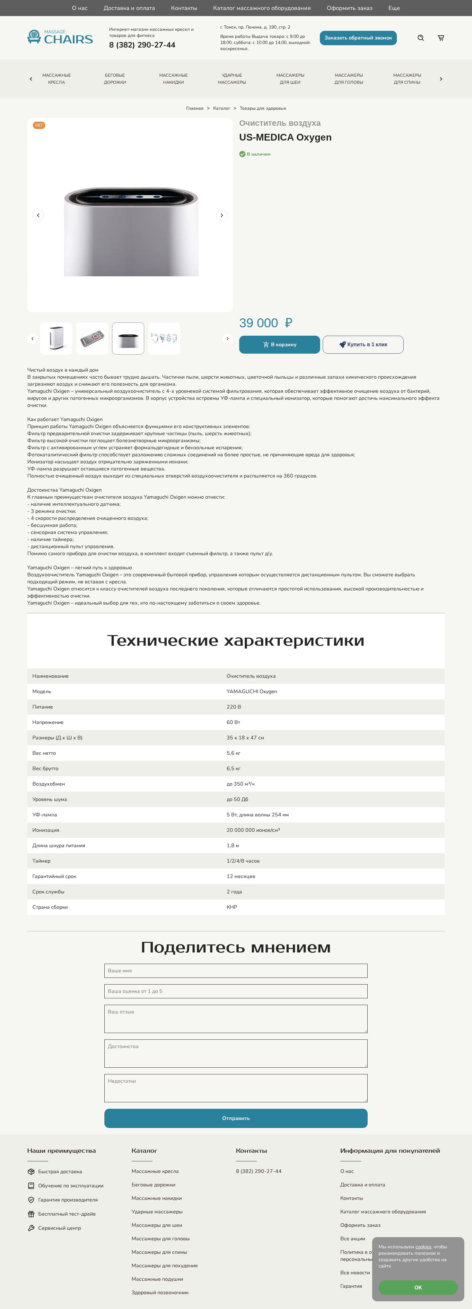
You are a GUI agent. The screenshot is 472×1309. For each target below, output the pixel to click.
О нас (80, 8)
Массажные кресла (155, 1171)
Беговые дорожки (153, 1184)
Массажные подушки (157, 1279)
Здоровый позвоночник (160, 1292)
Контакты (184, 8)
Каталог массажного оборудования (262, 8)
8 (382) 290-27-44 (259, 1171)
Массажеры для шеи (157, 1225)
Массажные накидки (157, 1198)
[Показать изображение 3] (128, 339)
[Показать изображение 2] (92, 339)
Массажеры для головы (161, 1238)
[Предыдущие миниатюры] (32, 338)
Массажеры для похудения (165, 1265)
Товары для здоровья (263, 108)
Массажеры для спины (159, 1252)
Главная (195, 108)
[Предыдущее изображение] (38, 215)
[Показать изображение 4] (164, 339)
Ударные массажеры (157, 1211)
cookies (423, 1247)
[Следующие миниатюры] (228, 338)
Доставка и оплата (129, 8)
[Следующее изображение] (222, 215)
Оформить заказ (349, 8)
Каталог (221, 108)
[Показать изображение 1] (56, 339)
